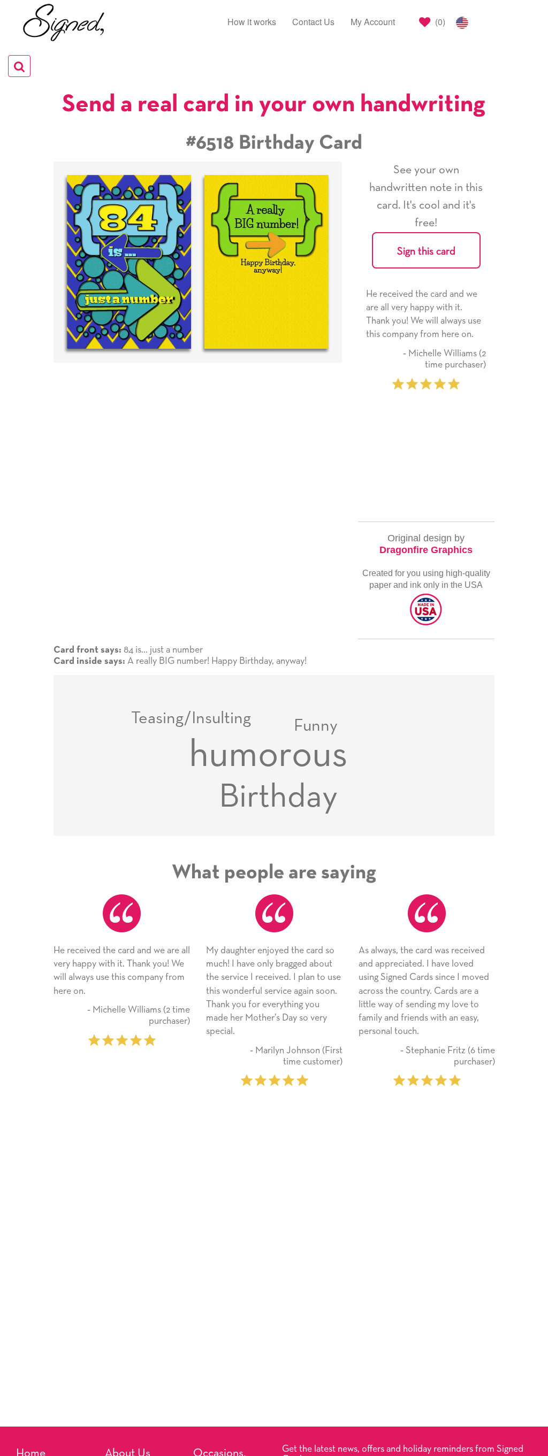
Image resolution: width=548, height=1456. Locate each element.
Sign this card (426, 251)
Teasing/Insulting (191, 718)
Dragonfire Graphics (426, 550)
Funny (316, 725)
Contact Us (313, 22)
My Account (373, 22)
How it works (251, 22)
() (439, 22)
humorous (268, 755)
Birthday (278, 797)
